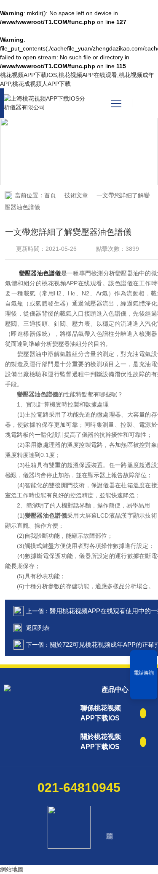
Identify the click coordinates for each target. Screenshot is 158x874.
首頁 (50, 195)
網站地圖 (12, 869)
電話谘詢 (144, 673)
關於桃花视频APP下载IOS (100, 741)
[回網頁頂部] (143, 690)
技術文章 (76, 195)
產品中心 (115, 689)
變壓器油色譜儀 (40, 273)
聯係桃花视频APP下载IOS (100, 713)
